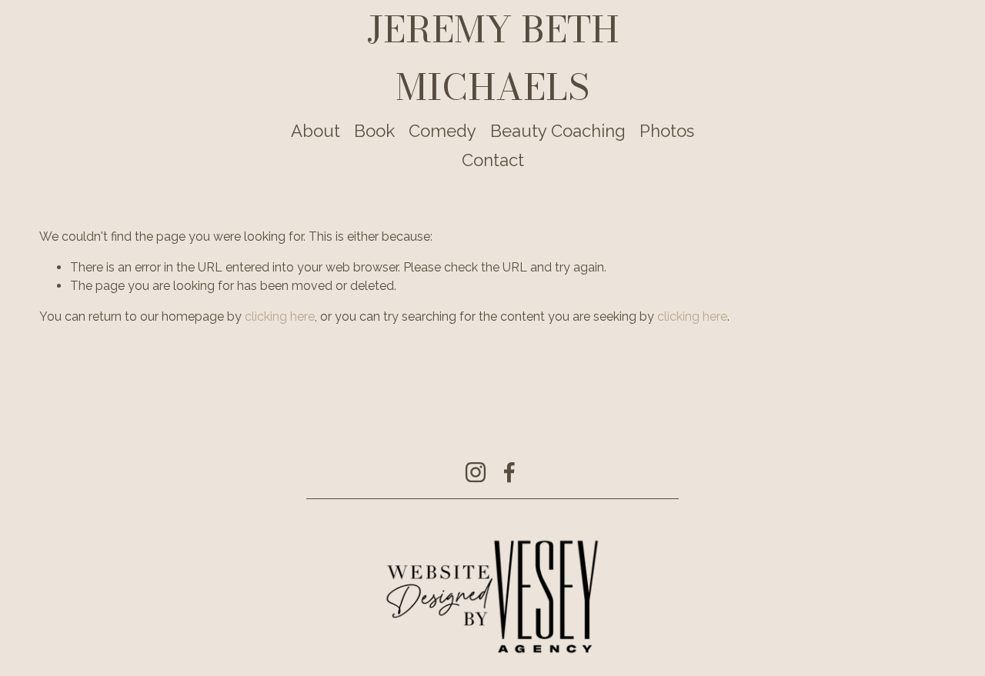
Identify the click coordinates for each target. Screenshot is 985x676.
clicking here (280, 316)
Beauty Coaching (558, 131)
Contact (493, 160)
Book (374, 131)
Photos (666, 131)
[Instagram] (475, 472)
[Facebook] (509, 472)
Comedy (442, 131)
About (315, 131)
